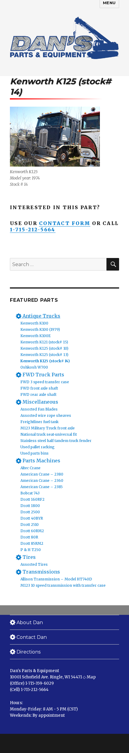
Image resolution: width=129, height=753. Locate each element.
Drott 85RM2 (31, 543)
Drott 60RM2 (32, 531)
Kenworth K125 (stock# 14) (45, 361)
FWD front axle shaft (39, 388)
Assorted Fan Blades (39, 409)
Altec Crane (30, 468)
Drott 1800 (30, 505)
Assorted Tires (34, 564)
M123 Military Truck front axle (47, 428)
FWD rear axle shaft (38, 394)
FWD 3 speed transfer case (44, 382)
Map (91, 677)
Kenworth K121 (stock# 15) (44, 342)
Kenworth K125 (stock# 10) (44, 348)
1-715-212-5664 (33, 230)
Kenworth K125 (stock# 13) (44, 354)
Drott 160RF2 (32, 499)
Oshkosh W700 (34, 367)
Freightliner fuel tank (39, 421)
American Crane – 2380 (41, 474)
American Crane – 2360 (41, 480)
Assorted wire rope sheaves (45, 415)
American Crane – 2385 (41, 487)
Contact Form (64, 223)
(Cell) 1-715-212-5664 (29, 689)
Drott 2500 (30, 512)
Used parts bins (34, 453)
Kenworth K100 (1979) (40, 329)
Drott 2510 (29, 524)
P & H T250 (30, 549)
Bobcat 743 (30, 493)
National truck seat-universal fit (48, 434)
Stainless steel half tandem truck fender (56, 440)
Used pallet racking (37, 447)
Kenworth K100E (35, 336)
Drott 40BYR (31, 518)
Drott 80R (29, 537)
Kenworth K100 (34, 323)
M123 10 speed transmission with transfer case (63, 585)
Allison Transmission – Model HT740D (56, 579)
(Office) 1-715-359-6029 (32, 683)
